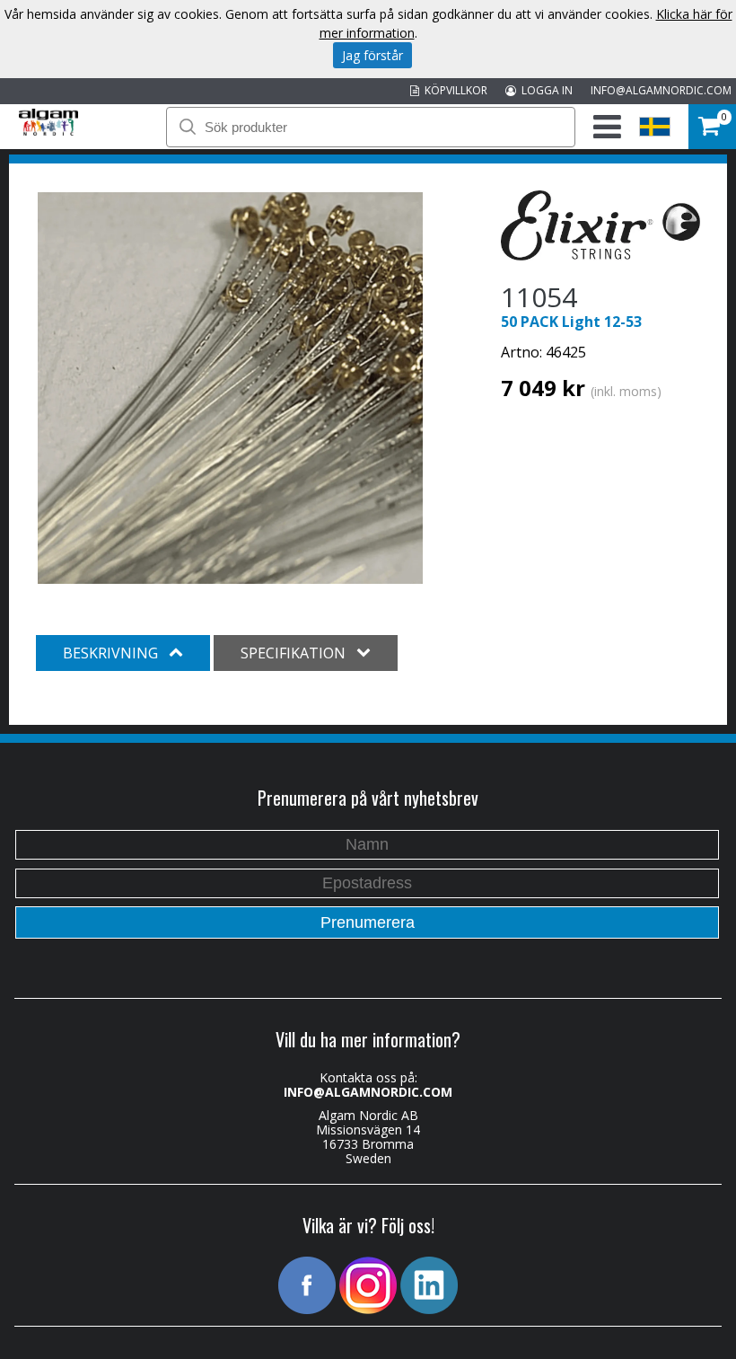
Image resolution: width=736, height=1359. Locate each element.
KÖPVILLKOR (453, 90)
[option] (230, 388)
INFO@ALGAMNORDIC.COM (661, 90)
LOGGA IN (544, 90)
